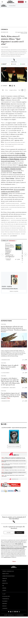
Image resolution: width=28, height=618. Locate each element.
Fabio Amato (12, 387)
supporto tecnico (7, 557)
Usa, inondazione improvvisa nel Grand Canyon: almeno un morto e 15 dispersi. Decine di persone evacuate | (10, 395)
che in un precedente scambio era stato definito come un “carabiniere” (13, 191)
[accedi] (25, 2)
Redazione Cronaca (8, 259)
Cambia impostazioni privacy (8, 576)
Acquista (14, 291)
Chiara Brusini (5, 387)
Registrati (19, 532)
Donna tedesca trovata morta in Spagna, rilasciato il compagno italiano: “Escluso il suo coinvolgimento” (10, 250)
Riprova (14, 561)
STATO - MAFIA (7, 286)
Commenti (5, 85)
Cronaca (4, 29)
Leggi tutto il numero (14, 446)
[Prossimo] (25, 254)
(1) (26, 372)
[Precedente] (2, 254)
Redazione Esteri (5, 359)
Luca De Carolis (5, 372)
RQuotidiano (4, 47)
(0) (19, 259)
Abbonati (20, 1)
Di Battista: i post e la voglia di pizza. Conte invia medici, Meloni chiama (9, 366)
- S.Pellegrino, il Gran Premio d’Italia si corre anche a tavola (13, 470)
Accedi (8, 532)
